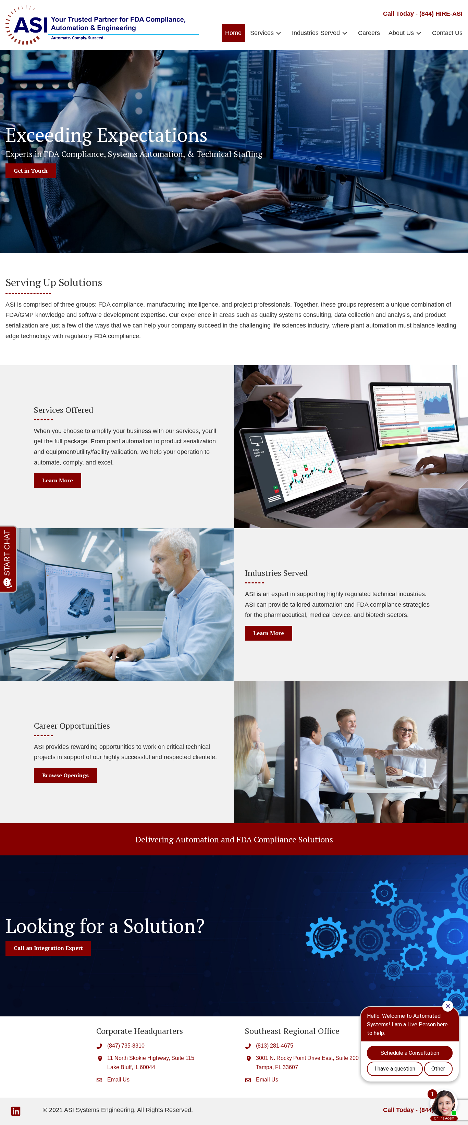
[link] (233, 33)
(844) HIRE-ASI (441, 13)
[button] (15, 1111)
